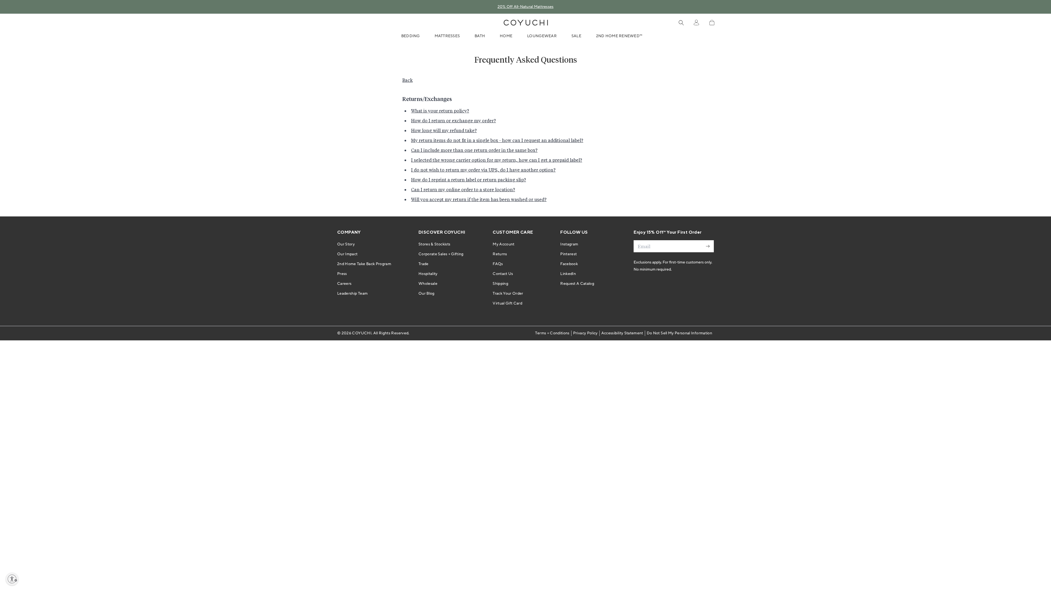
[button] (711, 22)
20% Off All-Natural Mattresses (526, 6)
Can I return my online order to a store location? (463, 189)
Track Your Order (508, 293)
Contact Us (503, 273)
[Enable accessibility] (12, 579)
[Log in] (696, 22)
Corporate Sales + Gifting (441, 254)
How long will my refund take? (444, 130)
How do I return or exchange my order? (453, 120)
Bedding (410, 36)
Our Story (346, 244)
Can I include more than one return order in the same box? (474, 150)
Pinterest (568, 254)
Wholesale (427, 283)
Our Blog (426, 293)
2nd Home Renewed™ (619, 36)
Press (342, 273)
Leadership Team (352, 293)
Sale (576, 36)
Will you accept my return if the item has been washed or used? (479, 199)
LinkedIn (568, 273)
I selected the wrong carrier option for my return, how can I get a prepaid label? (496, 160)
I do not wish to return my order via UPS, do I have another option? (483, 170)
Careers (344, 283)
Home (506, 36)
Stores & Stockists (434, 244)
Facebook (569, 264)
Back (407, 80)
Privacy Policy (585, 333)
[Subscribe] (708, 246)
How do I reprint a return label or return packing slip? (468, 179)
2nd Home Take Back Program (364, 264)
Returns (500, 254)
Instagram (569, 244)
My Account (504, 244)
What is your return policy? (440, 111)
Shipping (500, 283)
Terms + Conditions (552, 333)
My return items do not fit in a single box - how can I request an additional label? (497, 140)
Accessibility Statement (622, 333)
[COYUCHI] (526, 22)
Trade (423, 264)
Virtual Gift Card (507, 303)
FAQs (498, 264)
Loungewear (542, 36)
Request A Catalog (577, 283)
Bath (480, 36)
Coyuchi (361, 333)
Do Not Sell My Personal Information (679, 333)
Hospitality (428, 273)
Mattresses (447, 36)
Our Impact (347, 254)
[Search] (681, 22)
